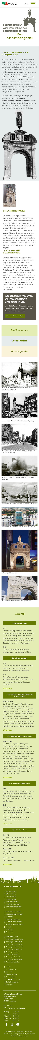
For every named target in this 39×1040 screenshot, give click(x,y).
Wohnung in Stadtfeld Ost (13, 957)
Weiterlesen (7, 688)
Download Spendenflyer (15, 316)
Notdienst (9, 972)
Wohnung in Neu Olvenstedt (14, 939)
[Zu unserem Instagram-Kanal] (12, 1024)
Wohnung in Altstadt (12, 937)
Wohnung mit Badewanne (13, 907)
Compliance (9, 917)
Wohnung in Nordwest (12, 952)
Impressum (20, 1032)
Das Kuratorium (19, 330)
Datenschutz (29, 1032)
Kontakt (8, 967)
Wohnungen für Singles (13, 919)
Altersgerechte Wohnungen (14, 914)
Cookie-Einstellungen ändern (19, 1036)
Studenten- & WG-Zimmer (14, 922)
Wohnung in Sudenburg (13, 962)
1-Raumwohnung (11, 891)
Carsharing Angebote (12, 982)
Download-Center (11, 977)
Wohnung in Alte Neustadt (14, 942)
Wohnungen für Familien (13, 912)
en (29, 3)
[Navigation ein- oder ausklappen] (33, 3)
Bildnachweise (10, 1032)
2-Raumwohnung (11, 894)
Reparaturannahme (11, 974)
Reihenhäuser (10, 932)
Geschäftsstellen (11, 969)
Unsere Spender (19, 351)
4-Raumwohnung (11, 899)
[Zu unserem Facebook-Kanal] (6, 1024)
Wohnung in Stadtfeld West (14, 959)
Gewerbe (8, 927)
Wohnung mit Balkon (12, 902)
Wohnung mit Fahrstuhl (13, 904)
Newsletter (9, 985)
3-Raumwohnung (11, 897)
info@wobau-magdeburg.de (16, 1008)
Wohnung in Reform (12, 954)
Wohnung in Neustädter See (14, 949)
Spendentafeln (19, 341)
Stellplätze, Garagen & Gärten (14, 924)
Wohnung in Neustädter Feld (14, 947)
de (26, 3)
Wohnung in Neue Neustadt (14, 944)
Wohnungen (9, 929)
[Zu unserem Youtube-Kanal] (18, 1024)
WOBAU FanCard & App (13, 979)
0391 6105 (10, 1006)
